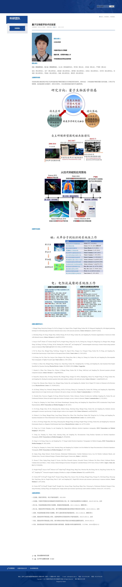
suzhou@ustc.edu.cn (72, 576)
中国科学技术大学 (22, 568)
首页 (102, 16)
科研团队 (17, 28)
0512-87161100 (98, 576)
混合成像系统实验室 (43, 555)
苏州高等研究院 (34, 568)
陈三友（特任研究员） (50, 67)
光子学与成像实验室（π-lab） (46, 559)
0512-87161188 (85, 576)
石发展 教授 (57, 42)
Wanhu (64, 581)
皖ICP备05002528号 (80, 579)
